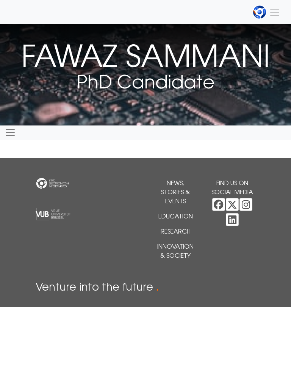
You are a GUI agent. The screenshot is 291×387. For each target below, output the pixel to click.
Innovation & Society (175, 251)
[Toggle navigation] (266, 12)
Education (175, 217)
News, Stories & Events (175, 193)
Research (176, 232)
